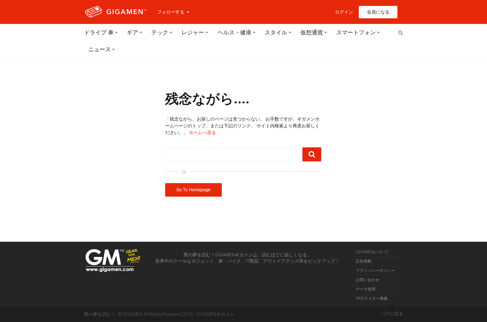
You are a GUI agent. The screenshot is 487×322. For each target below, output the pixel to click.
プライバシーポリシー (375, 270)
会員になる (378, 12)
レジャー (192, 32)
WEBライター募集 (372, 298)
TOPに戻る (392, 313)
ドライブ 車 (99, 32)
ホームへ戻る (202, 132)
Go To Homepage (193, 189)
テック (159, 32)
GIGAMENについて (372, 252)
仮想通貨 (311, 32)
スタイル (276, 32)
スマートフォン (356, 32)
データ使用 (365, 289)
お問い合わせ (367, 279)
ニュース (99, 49)
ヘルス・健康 (234, 32)
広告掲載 (363, 261)
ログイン (344, 12)
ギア (132, 32)
